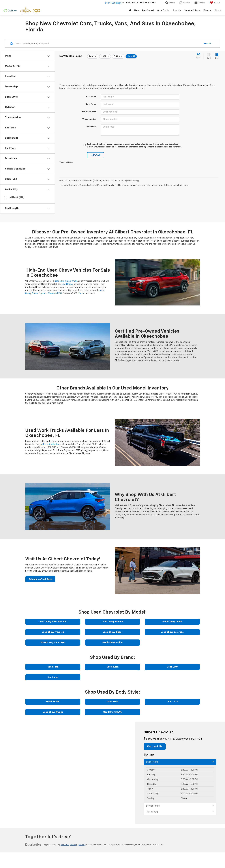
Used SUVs (112, 702)
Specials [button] (177, 10)
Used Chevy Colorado (172, 632)
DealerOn (65, 845)
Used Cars (172, 702)
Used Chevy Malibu (112, 642)
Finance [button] (208, 10)
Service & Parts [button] (192, 10)
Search (207, 44)
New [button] (136, 10)
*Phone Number (89, 119)
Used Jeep (52, 677)
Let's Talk (95, 155)
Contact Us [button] (154, 746)
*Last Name (91, 104)
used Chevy (67, 284)
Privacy (82, 845)
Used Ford (52, 667)
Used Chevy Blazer (112, 632)
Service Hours (153, 806)
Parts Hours (152, 812)
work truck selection (50, 444)
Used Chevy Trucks (53, 712)
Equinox (43, 293)
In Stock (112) (16, 197)
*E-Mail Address (88, 112)
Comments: (91, 127)
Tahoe (81, 293)
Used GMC (172, 667)
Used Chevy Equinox (112, 622)
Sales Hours (152, 762)
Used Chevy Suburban (53, 642)
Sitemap (73, 845)
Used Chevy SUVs (112, 712)
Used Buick (112, 667)
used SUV (59, 281)
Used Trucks (52, 702)
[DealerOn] (33, 845)
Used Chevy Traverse (53, 632)
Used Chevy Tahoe (172, 622)
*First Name (90, 97)
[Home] (130, 10)
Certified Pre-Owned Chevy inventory (137, 342)
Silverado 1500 (55, 293)
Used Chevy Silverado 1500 (53, 622)
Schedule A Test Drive (40, 579)
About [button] (218, 10)
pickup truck (71, 281)
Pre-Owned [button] (148, 10)
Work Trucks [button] (163, 10)
